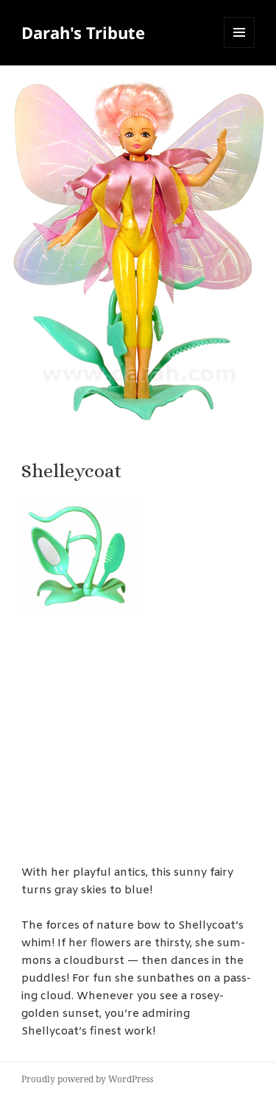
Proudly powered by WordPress (87, 1079)
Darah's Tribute (83, 32)
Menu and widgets (239, 47)
